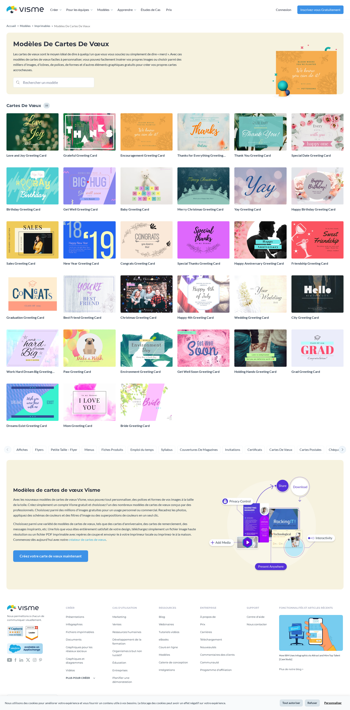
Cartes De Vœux (280, 449)
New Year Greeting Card (81, 263)
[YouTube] (9, 659)
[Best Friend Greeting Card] (89, 294)
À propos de (208, 616)
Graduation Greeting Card (25, 317)
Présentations (75, 616)
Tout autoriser (291, 703)
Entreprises (119, 670)
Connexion (283, 10)
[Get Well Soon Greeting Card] (203, 348)
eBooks (164, 639)
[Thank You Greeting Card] (260, 132)
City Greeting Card (305, 317)
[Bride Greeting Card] (147, 402)
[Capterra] (16, 627)
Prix (169, 10)
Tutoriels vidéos (169, 632)
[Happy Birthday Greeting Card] (317, 186)
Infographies (74, 624)
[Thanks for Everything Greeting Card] (203, 132)
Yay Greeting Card (247, 209)
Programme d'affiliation (216, 670)
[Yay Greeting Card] (260, 186)
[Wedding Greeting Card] (260, 294)
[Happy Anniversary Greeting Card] (260, 240)
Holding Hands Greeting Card (255, 371)
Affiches (22, 449)
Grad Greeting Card (305, 371)
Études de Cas (150, 10)
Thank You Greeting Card (252, 155)
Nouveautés (208, 647)
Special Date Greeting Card (311, 155)
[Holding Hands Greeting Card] (260, 348)
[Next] (342, 449)
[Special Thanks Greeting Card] (203, 240)
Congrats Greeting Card (138, 263)
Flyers (39, 449)
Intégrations (167, 670)
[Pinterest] (40, 659)
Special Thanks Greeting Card (198, 263)
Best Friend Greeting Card (82, 317)
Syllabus (167, 449)
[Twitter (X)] (28, 659)
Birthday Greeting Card (23, 209)
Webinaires (166, 624)
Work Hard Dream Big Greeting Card (29, 372)
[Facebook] (15, 659)
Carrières (206, 632)
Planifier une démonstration (122, 679)
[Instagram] (34, 659)
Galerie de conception (173, 662)
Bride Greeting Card (135, 426)
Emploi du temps (142, 449)
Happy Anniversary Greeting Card (259, 263)
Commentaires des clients (217, 654)
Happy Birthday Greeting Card (313, 209)
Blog (162, 616)
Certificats (255, 449)
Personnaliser (333, 703)
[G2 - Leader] (32, 627)
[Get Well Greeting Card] (89, 186)
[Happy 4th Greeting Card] (203, 294)
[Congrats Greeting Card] (147, 240)
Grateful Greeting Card (80, 155)
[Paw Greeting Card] (89, 348)
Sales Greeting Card (20, 263)
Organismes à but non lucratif (127, 653)
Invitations (232, 449)
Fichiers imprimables (80, 632)
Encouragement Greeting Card (143, 155)
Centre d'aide (256, 616)
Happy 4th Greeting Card (195, 317)
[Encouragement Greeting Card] (147, 132)
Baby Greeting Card (135, 209)
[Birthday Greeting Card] (32, 186)
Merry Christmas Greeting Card (200, 209)
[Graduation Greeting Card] (32, 294)
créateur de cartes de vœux (87, 539)
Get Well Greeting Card (80, 209)
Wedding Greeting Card (251, 317)
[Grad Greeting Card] (317, 348)
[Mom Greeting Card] (89, 402)
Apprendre (125, 10)
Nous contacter (257, 624)
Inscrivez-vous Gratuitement (320, 10)
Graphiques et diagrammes (75, 660)
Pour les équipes (77, 10)
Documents (73, 639)
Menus (89, 449)
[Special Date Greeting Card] (317, 132)
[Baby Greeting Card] (147, 186)
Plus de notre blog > (291, 669)
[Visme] (25, 10)
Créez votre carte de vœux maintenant (51, 556)
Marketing (119, 616)
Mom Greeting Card (77, 426)
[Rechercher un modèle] (18, 82)
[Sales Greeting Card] (32, 240)
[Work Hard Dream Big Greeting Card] (32, 348)
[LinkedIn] (21, 659)
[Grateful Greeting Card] (89, 132)
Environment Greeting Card (141, 371)
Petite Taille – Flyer (64, 449)
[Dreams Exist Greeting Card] (32, 402)
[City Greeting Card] (317, 294)
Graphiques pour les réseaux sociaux (79, 649)
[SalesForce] (25, 648)
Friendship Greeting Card (309, 263)
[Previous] (7, 449)
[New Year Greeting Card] (89, 240)
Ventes (116, 624)
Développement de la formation (126, 641)
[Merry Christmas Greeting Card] (203, 186)
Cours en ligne (168, 647)
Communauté (209, 662)
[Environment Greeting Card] (147, 348)
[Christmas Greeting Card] (147, 294)
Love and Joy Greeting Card (26, 155)
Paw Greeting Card (77, 371)
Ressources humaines (126, 632)
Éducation (119, 662)
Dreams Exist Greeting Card (26, 426)
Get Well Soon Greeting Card (198, 371)
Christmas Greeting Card (138, 317)
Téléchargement (211, 639)
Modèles (103, 10)
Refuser (312, 703)
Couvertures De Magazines (199, 449)
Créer (54, 10)
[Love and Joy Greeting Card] (32, 132)
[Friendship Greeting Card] (317, 240)
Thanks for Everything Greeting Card (200, 155)
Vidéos (70, 670)
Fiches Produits (112, 449)
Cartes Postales (310, 449)
